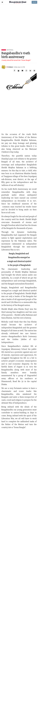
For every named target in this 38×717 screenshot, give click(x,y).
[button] (2, 2)
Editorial (10, 50)
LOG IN (34, 2)
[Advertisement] (19, 29)
